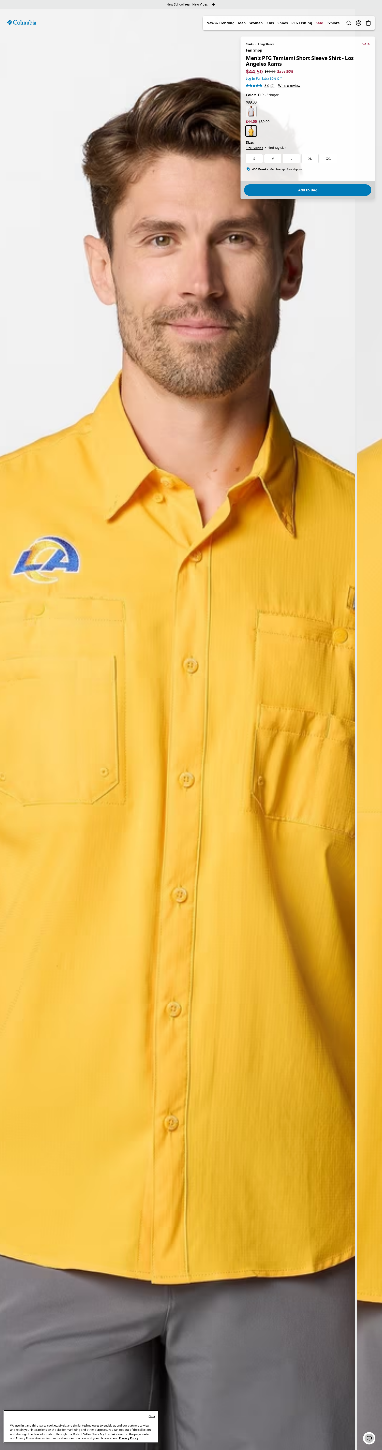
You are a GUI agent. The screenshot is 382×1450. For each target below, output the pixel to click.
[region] (191, 729)
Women (256, 23)
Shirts (250, 44)
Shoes (282, 23)
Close (152, 1416)
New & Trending (220, 23)
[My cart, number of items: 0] (368, 23)
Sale (319, 23)
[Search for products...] (349, 23)
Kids (270, 23)
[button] (369, 1438)
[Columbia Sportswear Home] (21, 22)
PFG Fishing (301, 23)
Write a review (289, 85)
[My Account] (358, 23)
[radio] (251, 111)
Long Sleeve (266, 44)
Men (242, 23)
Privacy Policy (128, 1438)
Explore (333, 23)
